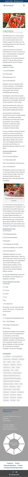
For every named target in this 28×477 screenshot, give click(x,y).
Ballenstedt (21, 359)
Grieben (13, 367)
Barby (4, 362)
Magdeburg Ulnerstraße (8, 383)
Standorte (19, 394)
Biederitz (9, 362)
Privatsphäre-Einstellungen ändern (13, 467)
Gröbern (18, 367)
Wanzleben (19, 397)
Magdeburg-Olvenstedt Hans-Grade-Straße (12, 378)
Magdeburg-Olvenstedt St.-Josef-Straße (11, 381)
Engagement (13, 364)
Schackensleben (16, 389)
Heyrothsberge (6, 370)
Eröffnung (19, 364)
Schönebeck (13, 392)
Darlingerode (6, 364)
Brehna (13, 362)
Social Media (13, 394)
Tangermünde (13, 397)
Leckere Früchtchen (8, 31)
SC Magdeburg (20, 392)
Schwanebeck (6, 392)
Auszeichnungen (6, 359)
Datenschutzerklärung (10, 465)
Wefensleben (6, 400)
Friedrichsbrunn (6, 367)
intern (12, 370)
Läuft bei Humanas (7, 373)
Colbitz (18, 362)
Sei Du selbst (6, 394)
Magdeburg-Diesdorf (17, 373)
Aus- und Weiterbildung (17, 356)
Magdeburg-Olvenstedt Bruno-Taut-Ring (11, 375)
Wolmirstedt (12, 400)
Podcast (18, 386)
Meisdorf (16, 383)
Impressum (10, 463)
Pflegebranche (12, 386)
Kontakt (17, 463)
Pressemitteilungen (7, 389)
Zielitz (18, 400)
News (21, 383)
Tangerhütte (5, 397)
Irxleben (16, 370)
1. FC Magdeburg (7, 356)
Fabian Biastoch (9, 32)
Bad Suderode (15, 359)
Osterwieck (5, 386)
